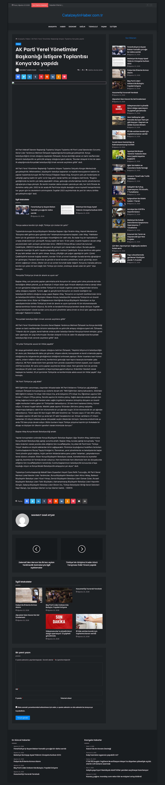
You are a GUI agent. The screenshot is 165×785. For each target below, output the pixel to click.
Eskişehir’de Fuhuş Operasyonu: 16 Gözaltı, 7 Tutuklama (137, 189)
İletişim (113, 27)
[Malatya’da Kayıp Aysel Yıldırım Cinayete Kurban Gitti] (67, 209)
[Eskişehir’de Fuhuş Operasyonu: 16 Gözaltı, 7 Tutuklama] (119, 190)
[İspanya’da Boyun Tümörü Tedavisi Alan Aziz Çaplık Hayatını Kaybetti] (119, 154)
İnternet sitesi (66, 698)
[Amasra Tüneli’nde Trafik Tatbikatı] (119, 179)
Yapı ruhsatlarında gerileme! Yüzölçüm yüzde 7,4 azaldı (136, 257)
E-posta (19, 698)
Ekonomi (72, 27)
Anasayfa (52, 27)
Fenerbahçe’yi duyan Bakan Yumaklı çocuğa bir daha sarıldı (43, 210)
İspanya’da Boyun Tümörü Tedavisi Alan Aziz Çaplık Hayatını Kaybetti (136, 155)
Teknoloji (93, 27)
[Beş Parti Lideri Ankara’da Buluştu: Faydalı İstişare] (59, 595)
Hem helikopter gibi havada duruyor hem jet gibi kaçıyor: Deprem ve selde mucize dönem (138, 121)
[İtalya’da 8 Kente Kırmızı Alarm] (29, 595)
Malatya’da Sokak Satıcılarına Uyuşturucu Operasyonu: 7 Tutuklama (137, 224)
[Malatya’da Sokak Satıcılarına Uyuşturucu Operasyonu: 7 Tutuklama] (119, 223)
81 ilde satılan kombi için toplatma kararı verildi (86, 632)
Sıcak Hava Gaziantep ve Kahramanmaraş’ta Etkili (123, 143)
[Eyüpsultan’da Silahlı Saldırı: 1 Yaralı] (119, 201)
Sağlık (82, 27)
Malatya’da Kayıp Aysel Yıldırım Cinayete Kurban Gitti (138, 61)
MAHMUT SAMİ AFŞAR (28, 70)
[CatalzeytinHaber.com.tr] (82, 15)
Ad (17, 689)
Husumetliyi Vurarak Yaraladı (89, 589)
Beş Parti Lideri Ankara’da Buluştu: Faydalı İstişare (57, 606)
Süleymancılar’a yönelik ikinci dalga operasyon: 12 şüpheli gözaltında (59, 633)
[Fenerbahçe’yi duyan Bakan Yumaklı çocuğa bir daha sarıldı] (22, 209)
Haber (62, 27)
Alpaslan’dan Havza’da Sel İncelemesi (27, 616)
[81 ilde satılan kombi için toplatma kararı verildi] (89, 621)
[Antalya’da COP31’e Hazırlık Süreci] (119, 212)
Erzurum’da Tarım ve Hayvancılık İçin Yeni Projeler (136, 236)
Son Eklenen (131, 38)
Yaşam (104, 27)
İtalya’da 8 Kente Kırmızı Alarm (60, 5)
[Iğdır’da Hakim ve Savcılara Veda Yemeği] (119, 168)
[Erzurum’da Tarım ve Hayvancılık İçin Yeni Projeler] (119, 237)
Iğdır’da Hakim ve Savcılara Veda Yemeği (137, 166)
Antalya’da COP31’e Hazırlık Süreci (136, 210)
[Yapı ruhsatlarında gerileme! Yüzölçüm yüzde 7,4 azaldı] (119, 258)
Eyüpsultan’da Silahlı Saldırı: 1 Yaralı (136, 199)
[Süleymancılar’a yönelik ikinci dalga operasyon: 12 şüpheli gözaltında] (59, 621)
